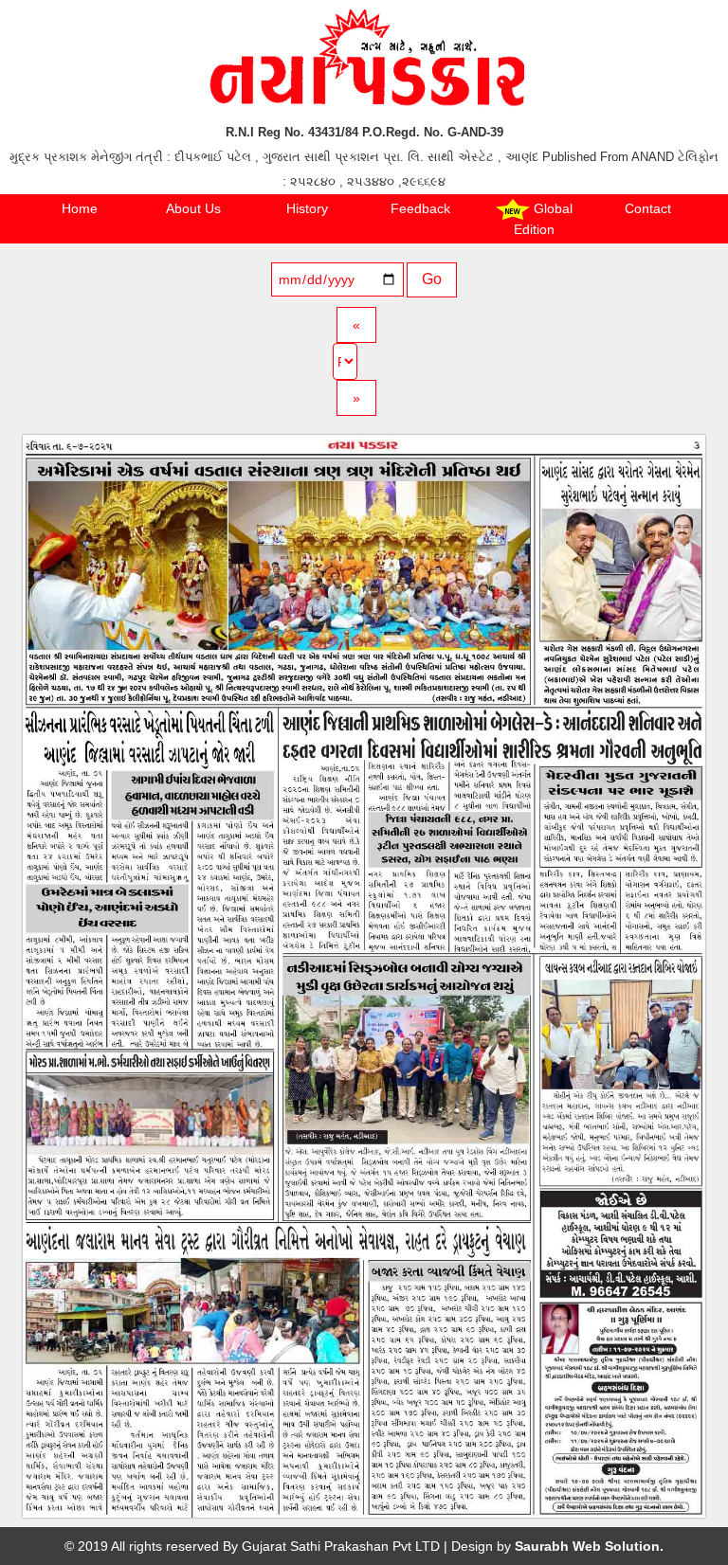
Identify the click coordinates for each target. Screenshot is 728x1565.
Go (432, 279)
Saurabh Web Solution (587, 1546)
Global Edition (543, 219)
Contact (648, 208)
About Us (193, 208)
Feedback (420, 208)
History (307, 208)
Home (80, 208)
